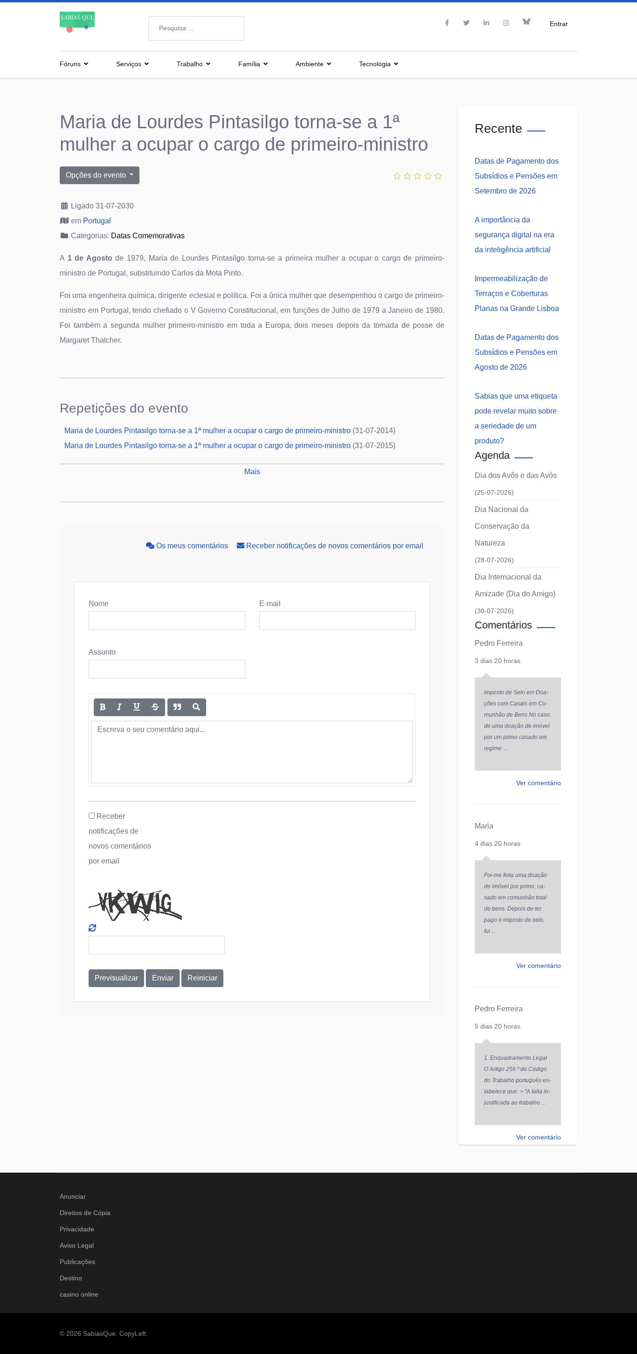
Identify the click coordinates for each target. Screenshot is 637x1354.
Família (249, 64)
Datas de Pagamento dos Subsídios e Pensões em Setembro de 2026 (517, 176)
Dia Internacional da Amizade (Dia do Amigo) (515, 585)
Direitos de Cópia (85, 1212)
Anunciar (73, 1196)
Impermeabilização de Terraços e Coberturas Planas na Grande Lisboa (517, 293)
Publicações (77, 1261)
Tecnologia (375, 64)
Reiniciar (202, 978)
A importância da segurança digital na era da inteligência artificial (514, 235)
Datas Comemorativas (148, 236)
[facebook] (447, 23)
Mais (252, 472)
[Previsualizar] (196, 707)
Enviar (162, 978)
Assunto (102, 652)
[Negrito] (102, 707)
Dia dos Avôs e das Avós (516, 475)
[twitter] (466, 23)
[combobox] (196, 28)
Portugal (97, 221)
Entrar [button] (559, 23)
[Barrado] (155, 707)
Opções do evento (97, 175)
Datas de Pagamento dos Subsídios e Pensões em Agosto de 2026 (517, 352)
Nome (99, 604)
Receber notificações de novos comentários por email (333, 546)
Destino (71, 1278)
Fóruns (70, 64)
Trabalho (190, 64)
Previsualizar (116, 978)
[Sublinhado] (136, 707)
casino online (79, 1294)
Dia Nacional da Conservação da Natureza (502, 526)
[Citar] (177, 707)
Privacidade (77, 1229)
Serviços (128, 64)
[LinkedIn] (486, 23)
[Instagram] (506, 23)
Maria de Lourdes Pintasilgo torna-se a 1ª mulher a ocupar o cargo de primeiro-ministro (207, 431)
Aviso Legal (77, 1245)
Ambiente (310, 64)
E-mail (270, 604)
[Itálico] (119, 707)
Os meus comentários (192, 546)
